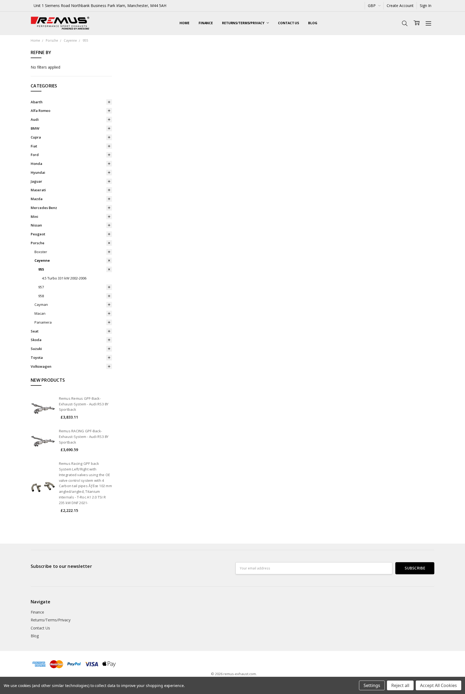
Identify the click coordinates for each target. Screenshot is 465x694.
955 (41, 269)
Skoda (36, 339)
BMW (35, 128)
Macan (39, 313)
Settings (372, 685)
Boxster (40, 251)
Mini (34, 216)
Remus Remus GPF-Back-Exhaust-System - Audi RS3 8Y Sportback (84, 404)
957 (41, 287)
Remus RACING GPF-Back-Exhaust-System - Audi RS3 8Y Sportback (84, 437)
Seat (34, 331)
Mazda (37, 198)
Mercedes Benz (44, 207)
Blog (312, 23)
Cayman (41, 304)
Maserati (38, 189)
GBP (372, 5)
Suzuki (36, 348)
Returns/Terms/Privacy (243, 23)
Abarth (37, 102)
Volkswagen (41, 366)
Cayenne (42, 260)
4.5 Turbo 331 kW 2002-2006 (64, 278)
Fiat (34, 146)
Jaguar (36, 181)
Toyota (37, 357)
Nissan (36, 225)
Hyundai (38, 172)
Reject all (400, 685)
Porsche (37, 242)
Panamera (43, 322)
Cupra (36, 137)
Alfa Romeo (40, 110)
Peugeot (38, 234)
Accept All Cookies (438, 685)
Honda (36, 163)
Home (184, 23)
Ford (35, 154)
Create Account (400, 5)
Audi (35, 119)
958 (41, 295)
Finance (206, 23)
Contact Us (288, 23)
